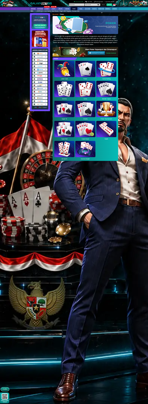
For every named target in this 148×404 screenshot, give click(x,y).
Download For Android (97, 53)
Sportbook (40, 8)
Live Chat (89, 1)
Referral (108, 8)
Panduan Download (111, 53)
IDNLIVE (60, 8)
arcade (67, 8)
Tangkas (94, 8)
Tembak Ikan (101, 8)
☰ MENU (5, 389)
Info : (32, 11)
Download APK (79, 1)
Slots (53, 8)
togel (80, 8)
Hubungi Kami (99, 1)
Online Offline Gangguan (40, 107)
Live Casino (87, 8)
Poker (73, 8)
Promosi (115, 8)
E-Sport (47, 8)
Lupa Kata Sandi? (110, 1)
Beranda (33, 8)
